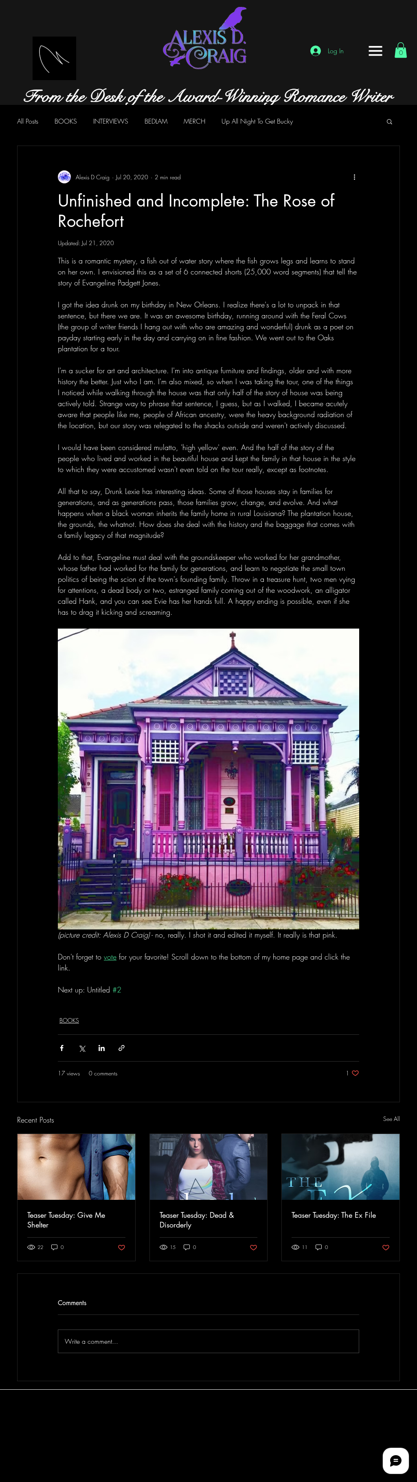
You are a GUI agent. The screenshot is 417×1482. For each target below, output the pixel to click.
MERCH (194, 121)
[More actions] (354, 177)
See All (391, 1119)
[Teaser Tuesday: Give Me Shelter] (76, 1167)
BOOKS (66, 121)
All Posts (27, 121)
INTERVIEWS (110, 121)
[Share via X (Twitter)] (82, 1048)
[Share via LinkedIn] (101, 1048)
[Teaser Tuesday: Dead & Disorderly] (209, 1167)
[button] (375, 51)
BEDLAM (156, 121)
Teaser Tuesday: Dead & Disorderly (197, 1220)
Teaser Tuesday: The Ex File (334, 1215)
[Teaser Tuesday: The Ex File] (340, 1167)
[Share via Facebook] (62, 1048)
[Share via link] (121, 1048)
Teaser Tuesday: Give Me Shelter (66, 1220)
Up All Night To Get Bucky (257, 121)
